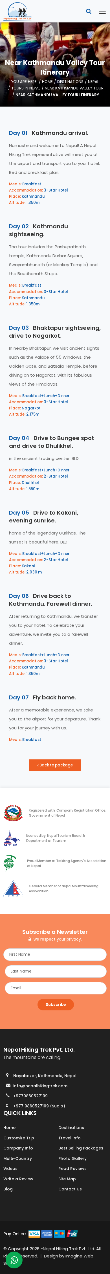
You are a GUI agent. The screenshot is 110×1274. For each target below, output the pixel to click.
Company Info (18, 1148)
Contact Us (70, 1189)
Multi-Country (17, 1158)
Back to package (56, 765)
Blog (8, 1189)
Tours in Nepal (25, 88)
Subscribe (56, 1004)
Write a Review (18, 1179)
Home (47, 81)
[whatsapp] (14, 1261)
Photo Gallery (72, 1158)
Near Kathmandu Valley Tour (74, 88)
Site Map (67, 1179)
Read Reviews (72, 1168)
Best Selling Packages (80, 1148)
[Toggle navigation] (99, 11)
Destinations (70, 81)
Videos (10, 1168)
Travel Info (69, 1138)
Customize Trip (18, 1138)
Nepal (93, 81)
